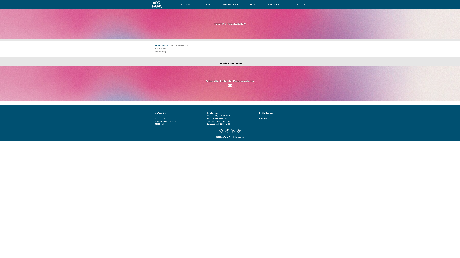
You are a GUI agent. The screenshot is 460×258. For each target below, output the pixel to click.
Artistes (166, 45)
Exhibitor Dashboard (266, 113)
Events (207, 4)
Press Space (264, 118)
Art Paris (158, 45)
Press (253, 4)
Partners (273, 4)
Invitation (262, 116)
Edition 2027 (185, 4)
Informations (230, 4)
